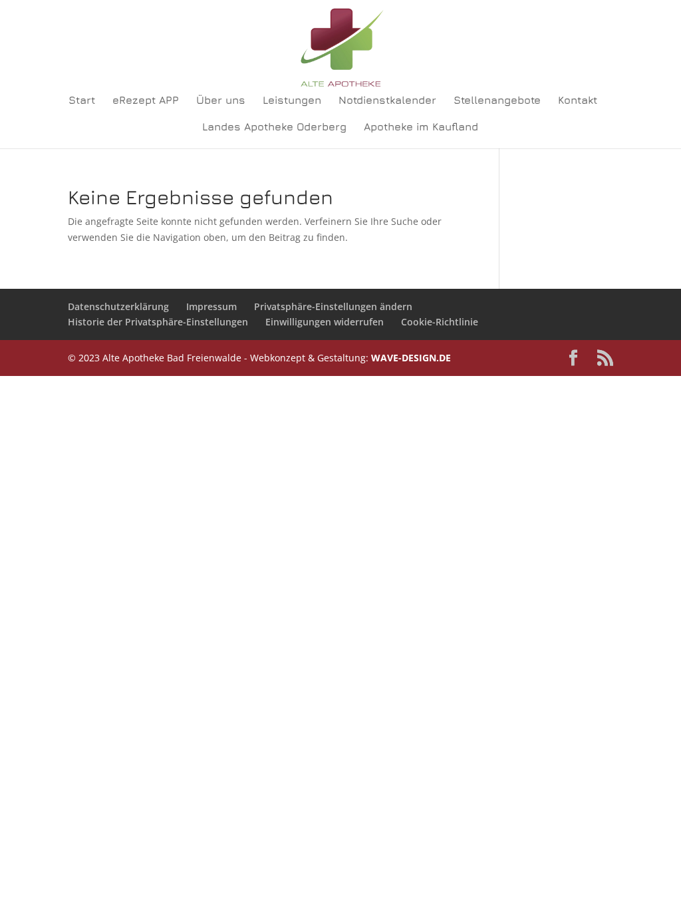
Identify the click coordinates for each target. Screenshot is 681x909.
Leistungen (292, 100)
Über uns (220, 100)
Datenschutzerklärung (118, 306)
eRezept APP (145, 100)
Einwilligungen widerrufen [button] (324, 321)
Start (81, 100)
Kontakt (577, 100)
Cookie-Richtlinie (439, 321)
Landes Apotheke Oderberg (274, 127)
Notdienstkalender (387, 100)
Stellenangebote (497, 100)
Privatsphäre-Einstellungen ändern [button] (333, 306)
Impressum (211, 306)
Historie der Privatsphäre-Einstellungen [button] (158, 321)
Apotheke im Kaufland (421, 127)
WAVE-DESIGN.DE (411, 357)
